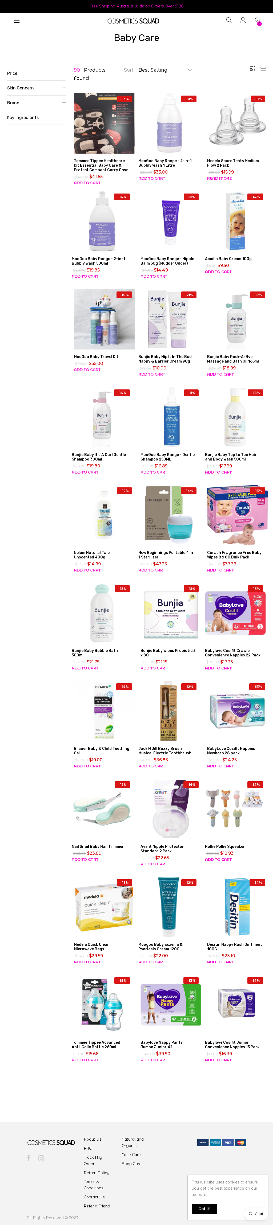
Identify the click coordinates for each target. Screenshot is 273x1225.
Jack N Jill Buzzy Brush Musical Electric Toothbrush (164, 750)
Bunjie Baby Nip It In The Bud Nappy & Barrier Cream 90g (165, 359)
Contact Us (94, 1197)
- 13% (124, 99)
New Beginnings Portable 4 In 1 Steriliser (165, 555)
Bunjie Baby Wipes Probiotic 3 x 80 (168, 652)
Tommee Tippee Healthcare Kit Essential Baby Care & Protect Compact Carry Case (101, 165)
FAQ (88, 1148)
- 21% (188, 295)
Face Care (131, 1154)
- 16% (191, 785)
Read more (219, 178)
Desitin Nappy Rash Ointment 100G (234, 946)
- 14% (122, 197)
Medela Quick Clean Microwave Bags (92, 946)
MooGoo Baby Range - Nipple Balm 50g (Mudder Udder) (167, 261)
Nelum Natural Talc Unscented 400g (92, 555)
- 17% (257, 295)
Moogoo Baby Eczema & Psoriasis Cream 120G (160, 946)
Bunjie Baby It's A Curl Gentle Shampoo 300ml (99, 457)
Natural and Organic (133, 1142)
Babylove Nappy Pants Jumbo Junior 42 (161, 1044)
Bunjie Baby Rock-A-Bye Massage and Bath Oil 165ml (233, 359)
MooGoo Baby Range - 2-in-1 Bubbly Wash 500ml (98, 261)
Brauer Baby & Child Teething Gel (101, 750)
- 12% (124, 491)
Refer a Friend (97, 1206)
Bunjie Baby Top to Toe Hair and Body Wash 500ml (231, 457)
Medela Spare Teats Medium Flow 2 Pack (233, 163)
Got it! (204, 1208)
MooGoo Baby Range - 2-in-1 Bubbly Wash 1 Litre (165, 163)
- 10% (188, 99)
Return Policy (96, 1172)
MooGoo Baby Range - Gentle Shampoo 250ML (167, 457)
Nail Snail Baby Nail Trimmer (98, 846)
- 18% (255, 393)
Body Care (132, 1163)
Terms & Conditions (93, 1184)
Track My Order (93, 1160)
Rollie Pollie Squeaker (225, 846)
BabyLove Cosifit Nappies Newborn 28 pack (231, 750)
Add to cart (87, 182)
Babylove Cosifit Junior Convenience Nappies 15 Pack (232, 1044)
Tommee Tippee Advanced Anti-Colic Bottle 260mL (96, 1044)
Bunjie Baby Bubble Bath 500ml (95, 652)
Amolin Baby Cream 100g (228, 259)
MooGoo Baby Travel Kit (96, 357)
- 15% (191, 197)
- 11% (258, 99)
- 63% (257, 687)
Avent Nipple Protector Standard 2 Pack (162, 848)
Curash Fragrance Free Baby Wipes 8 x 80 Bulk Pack (234, 555)
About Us (92, 1139)
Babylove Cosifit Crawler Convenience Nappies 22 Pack (232, 652)
